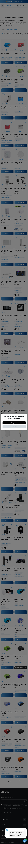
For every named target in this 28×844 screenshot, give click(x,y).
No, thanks (14, 427)
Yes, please (14, 423)
